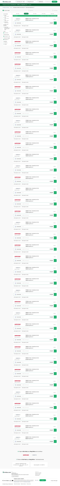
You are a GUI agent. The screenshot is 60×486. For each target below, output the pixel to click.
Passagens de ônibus (6, 7)
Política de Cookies (37, 474)
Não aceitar (37, 480)
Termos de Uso (37, 475)
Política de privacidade (27, 481)
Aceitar (43, 480)
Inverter (30, 4)
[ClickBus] (5, 472)
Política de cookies (16, 481)
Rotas (11, 7)
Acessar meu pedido (15, 476)
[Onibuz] (7, 2)
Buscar (54, 1)
